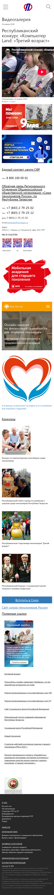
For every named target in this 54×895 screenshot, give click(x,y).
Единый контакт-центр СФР (21, 169)
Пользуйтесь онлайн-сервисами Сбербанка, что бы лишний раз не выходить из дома (27, 683)
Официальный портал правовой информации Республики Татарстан (25, 718)
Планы (4, 821)
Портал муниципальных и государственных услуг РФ (28, 692)
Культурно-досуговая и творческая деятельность (21, 850)
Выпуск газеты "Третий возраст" (14, 838)
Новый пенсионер (12, 736)
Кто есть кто (7, 806)
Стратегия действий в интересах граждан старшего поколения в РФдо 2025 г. (27, 745)
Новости (6, 827)
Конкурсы (8, 419)
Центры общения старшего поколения (17, 852)
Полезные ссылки (14, 613)
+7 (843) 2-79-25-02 (20, 208)
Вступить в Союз (27, 600)
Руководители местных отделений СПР (17, 816)
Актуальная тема (9, 831)
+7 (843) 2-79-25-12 (20, 213)
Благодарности (8, 813)
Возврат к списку (8, 101)
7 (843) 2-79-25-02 (17, 217)
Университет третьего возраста (14, 847)
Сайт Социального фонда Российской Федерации (26, 709)
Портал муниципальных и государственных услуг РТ (27, 700)
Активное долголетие (12, 844)
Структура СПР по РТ (10, 811)
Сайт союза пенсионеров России (25, 607)
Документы (6, 819)
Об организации (8, 808)
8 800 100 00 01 (17, 178)
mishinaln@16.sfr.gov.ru (17, 222)
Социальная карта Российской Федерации (23, 728)
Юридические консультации (15, 858)
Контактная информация (13, 862)
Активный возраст (12, 674)
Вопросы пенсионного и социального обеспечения (22, 835)
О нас (4, 802)
